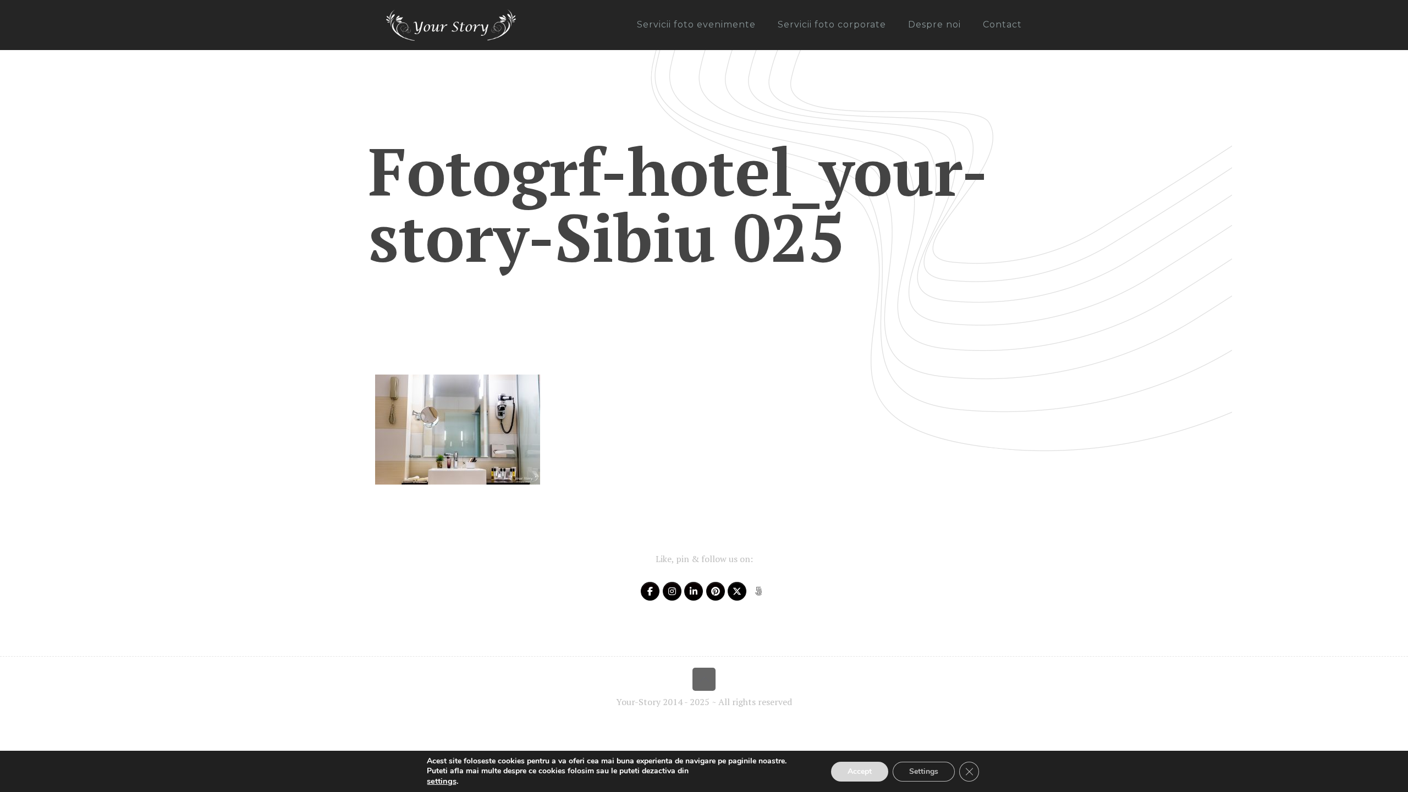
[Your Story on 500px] (758, 591)
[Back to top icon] (704, 679)
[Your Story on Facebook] (650, 591)
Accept (860, 771)
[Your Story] (451, 25)
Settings (923, 771)
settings (442, 781)
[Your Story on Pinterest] (715, 591)
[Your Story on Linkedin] (693, 591)
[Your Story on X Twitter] (737, 591)
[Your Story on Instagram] (672, 591)
